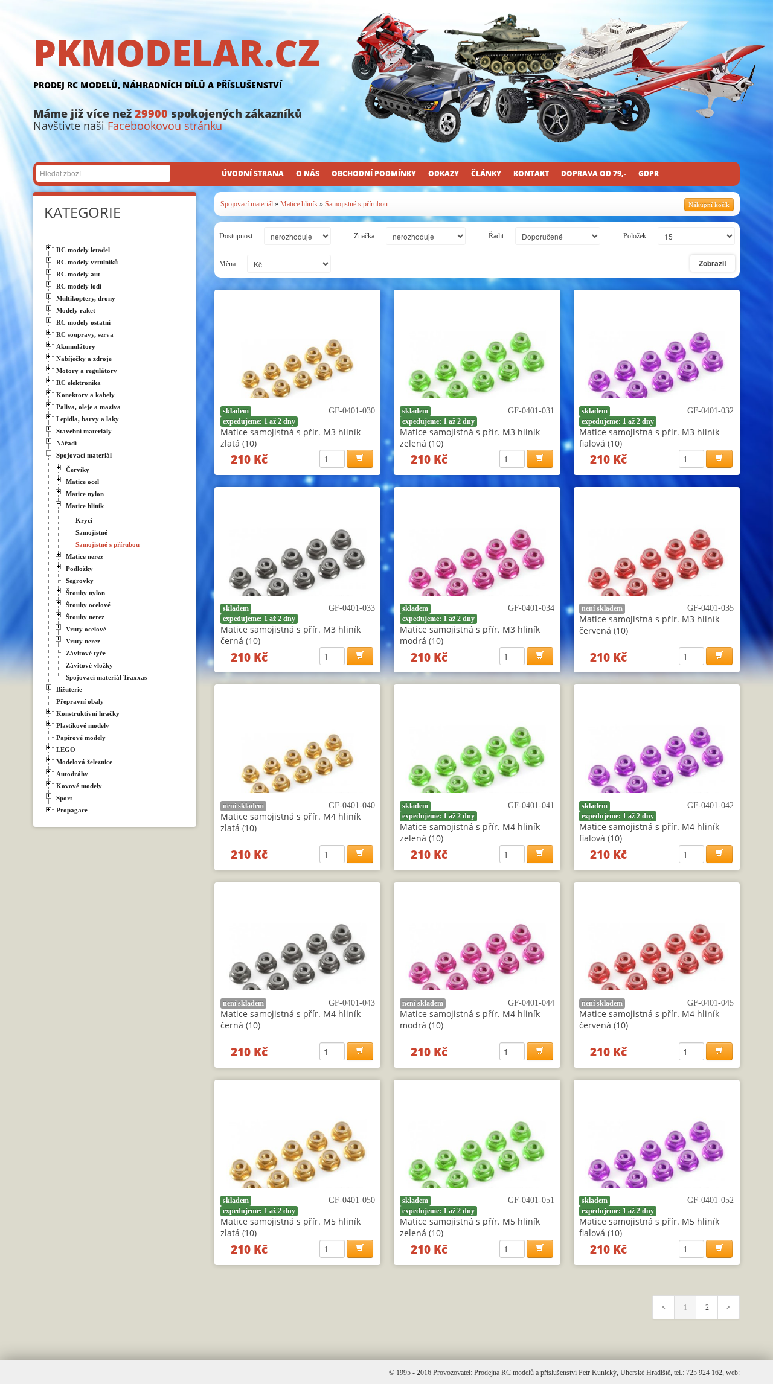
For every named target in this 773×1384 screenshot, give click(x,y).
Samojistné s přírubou (356, 204)
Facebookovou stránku (164, 125)
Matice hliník (299, 204)
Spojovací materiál (246, 204)
